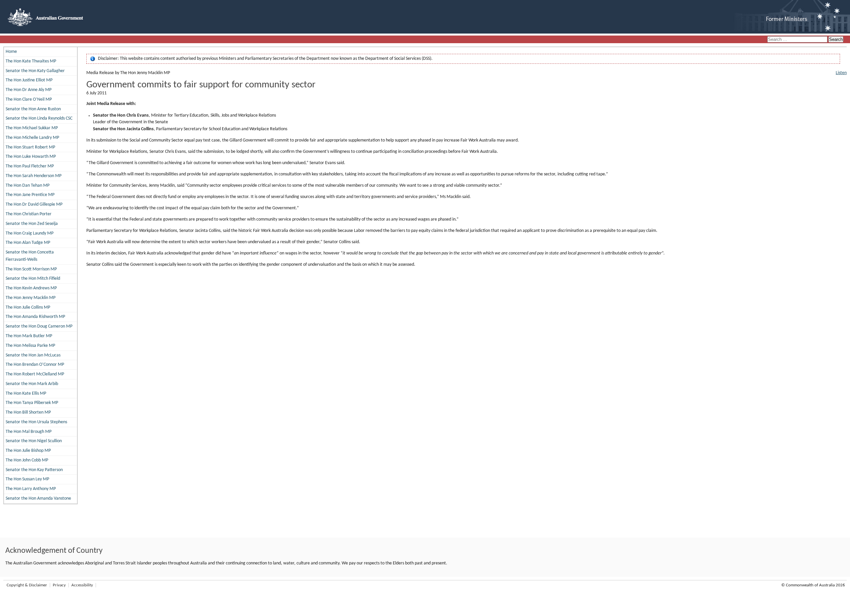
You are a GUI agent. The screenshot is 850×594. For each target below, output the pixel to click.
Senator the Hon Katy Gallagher (35, 71)
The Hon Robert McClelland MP (35, 374)
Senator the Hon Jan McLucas (33, 355)
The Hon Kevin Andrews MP (31, 288)
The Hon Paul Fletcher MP (30, 166)
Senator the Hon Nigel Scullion (34, 441)
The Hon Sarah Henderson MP (33, 176)
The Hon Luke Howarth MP (31, 156)
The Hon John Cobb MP (27, 460)
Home (11, 52)
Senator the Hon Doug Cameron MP (39, 326)
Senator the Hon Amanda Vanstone (38, 498)
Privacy (59, 585)
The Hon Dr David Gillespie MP (34, 204)
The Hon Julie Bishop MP (28, 450)
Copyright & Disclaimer (27, 585)
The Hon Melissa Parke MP (30, 346)
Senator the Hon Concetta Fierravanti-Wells (30, 256)
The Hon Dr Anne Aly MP (28, 90)
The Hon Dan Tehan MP (27, 185)
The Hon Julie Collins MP (28, 307)
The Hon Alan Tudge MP (28, 243)
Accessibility (82, 585)
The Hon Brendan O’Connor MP (35, 364)
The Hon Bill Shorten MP (28, 412)
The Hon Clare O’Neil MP (29, 99)
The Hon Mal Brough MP (28, 432)
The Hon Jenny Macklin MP (30, 298)
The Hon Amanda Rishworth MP (35, 317)
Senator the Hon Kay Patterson (34, 470)
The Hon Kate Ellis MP (26, 393)
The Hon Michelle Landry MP (32, 138)
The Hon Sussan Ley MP (27, 479)
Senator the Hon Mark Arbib (32, 384)
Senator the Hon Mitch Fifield (33, 278)
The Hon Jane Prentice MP (30, 195)
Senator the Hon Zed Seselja (32, 224)
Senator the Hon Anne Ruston (33, 109)
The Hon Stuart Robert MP (30, 147)
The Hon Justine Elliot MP (29, 80)
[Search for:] (797, 40)
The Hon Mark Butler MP (29, 336)
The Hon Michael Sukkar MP (32, 128)
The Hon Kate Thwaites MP (31, 61)
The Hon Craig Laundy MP (29, 233)
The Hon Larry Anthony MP (31, 489)
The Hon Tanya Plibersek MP (32, 403)
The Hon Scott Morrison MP (31, 269)
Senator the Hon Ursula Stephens (36, 422)
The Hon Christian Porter (28, 214)
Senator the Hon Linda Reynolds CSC (39, 118)
